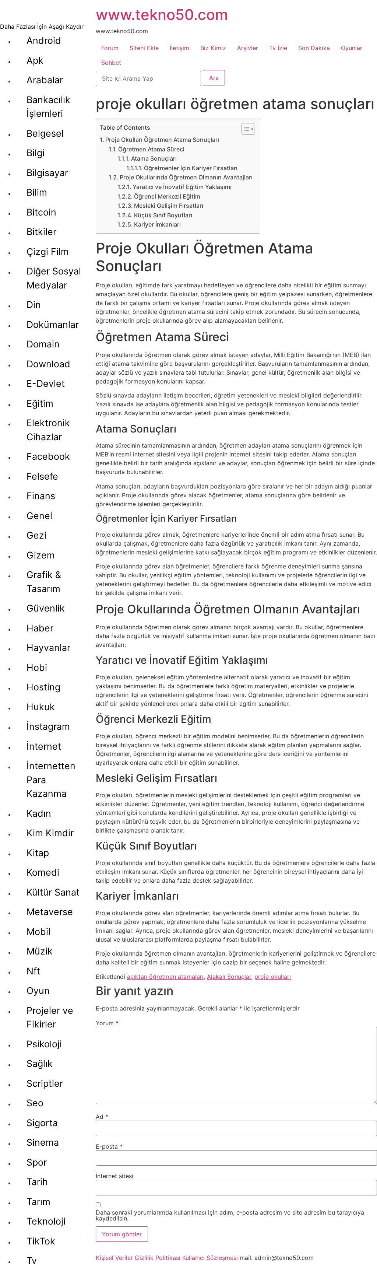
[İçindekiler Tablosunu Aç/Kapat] (244, 129)
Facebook (48, 456)
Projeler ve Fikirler (50, 1017)
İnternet (44, 746)
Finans (41, 495)
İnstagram (48, 726)
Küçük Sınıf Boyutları (163, 215)
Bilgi (36, 152)
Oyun (38, 990)
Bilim (37, 192)
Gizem (41, 555)
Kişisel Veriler (114, 1257)
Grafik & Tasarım (44, 581)
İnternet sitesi (114, 1176)
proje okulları (272, 976)
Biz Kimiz (213, 48)
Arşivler (247, 48)
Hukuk (41, 706)
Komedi (43, 872)
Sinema (43, 1142)
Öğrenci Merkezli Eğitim (167, 196)
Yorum (107, 1023)
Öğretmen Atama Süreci (151, 149)
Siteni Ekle (144, 48)
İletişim (179, 48)
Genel (39, 515)
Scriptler (45, 1083)
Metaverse (50, 911)
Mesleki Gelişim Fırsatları (168, 205)
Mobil (38, 931)
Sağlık (40, 1063)
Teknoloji (46, 1221)
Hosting (43, 687)
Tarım (38, 1201)
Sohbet (111, 62)
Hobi (37, 667)
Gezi (36, 535)
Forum (110, 48)
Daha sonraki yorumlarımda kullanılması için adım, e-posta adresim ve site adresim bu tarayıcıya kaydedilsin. (230, 1215)
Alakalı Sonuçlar (229, 976)
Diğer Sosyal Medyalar (54, 278)
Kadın (39, 813)
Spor (37, 1162)
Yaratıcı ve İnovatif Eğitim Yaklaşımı (182, 186)
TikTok (41, 1241)
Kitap (38, 852)
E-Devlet (46, 383)
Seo (35, 1102)
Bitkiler (41, 231)
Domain (43, 344)
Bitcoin (41, 212)
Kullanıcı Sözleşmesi (210, 1257)
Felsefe (42, 476)
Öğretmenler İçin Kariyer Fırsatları (190, 168)
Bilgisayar (47, 172)
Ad (102, 1117)
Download (48, 363)
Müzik (40, 951)
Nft (33, 971)
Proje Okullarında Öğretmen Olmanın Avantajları (186, 177)
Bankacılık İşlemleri (48, 106)
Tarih (37, 1181)
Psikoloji (44, 1044)
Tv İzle (278, 48)
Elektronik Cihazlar (48, 429)
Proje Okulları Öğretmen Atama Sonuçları (162, 139)
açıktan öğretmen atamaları (165, 976)
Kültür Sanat (53, 892)
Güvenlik (46, 608)
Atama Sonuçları (154, 158)
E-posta (109, 1146)
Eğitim (40, 403)
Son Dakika (314, 48)
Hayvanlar (48, 647)
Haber (40, 628)
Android (44, 40)
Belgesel (45, 133)
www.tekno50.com (162, 15)
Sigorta (42, 1122)
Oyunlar (351, 48)
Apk (35, 60)
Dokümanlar (53, 324)
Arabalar (45, 79)
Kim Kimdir (50, 832)
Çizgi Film (48, 251)
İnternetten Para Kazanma (51, 779)
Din (34, 304)
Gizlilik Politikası (157, 1257)
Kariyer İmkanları (157, 224)
